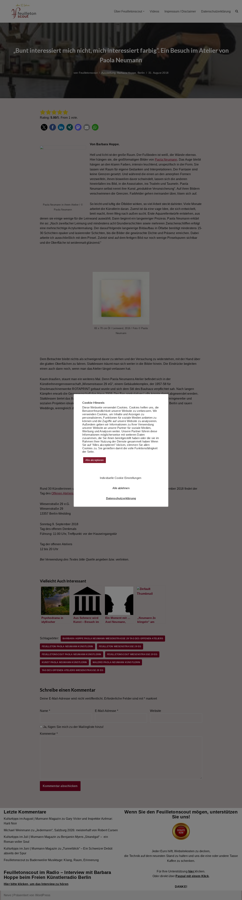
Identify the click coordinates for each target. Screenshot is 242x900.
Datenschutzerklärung (121, 498)
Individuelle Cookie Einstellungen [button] (120, 477)
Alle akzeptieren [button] (94, 460)
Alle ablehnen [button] (121, 488)
